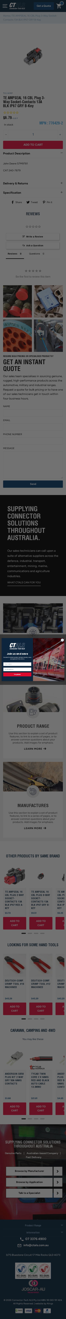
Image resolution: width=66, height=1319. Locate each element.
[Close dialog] (62, 640)
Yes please (17, 674)
